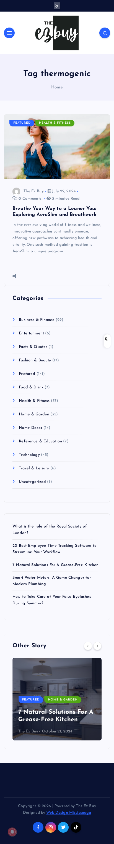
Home (57, 87)
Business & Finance (37, 320)
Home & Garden (34, 414)
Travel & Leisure (34, 468)
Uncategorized (32, 482)
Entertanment (31, 333)
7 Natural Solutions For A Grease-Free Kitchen (55, 565)
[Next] (97, 646)
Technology (29, 455)
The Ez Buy (33, 191)
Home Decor (30, 428)
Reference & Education (40, 441)
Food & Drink (31, 387)
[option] (57, 699)
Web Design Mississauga (68, 813)
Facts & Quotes (33, 347)
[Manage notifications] (12, 831)
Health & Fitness (55, 123)
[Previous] (88, 646)
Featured (22, 123)
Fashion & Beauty (35, 360)
